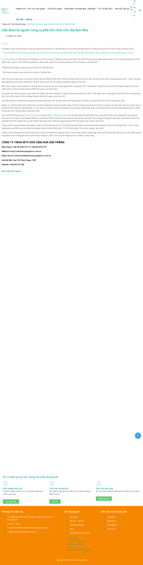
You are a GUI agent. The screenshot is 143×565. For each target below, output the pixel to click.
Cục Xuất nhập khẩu (10, 59)
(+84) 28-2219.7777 (38, 147)
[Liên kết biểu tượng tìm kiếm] (140, 10)
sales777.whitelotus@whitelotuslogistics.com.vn (29, 155)
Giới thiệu (73, 517)
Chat (71, 529)
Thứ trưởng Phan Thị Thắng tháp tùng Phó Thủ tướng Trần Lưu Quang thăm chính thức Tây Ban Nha (45, 52)
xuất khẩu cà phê (59, 115)
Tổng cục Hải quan (32, 115)
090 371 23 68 (14, 524)
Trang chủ (6, 24)
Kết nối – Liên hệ (76, 521)
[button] (2, 43)
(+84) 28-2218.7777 (20, 147)
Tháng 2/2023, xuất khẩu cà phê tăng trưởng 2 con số (110, 52)
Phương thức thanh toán (79, 533)
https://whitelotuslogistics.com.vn (25, 151)
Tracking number (76, 525)
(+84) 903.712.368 (16, 164)
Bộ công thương (18, 24)
